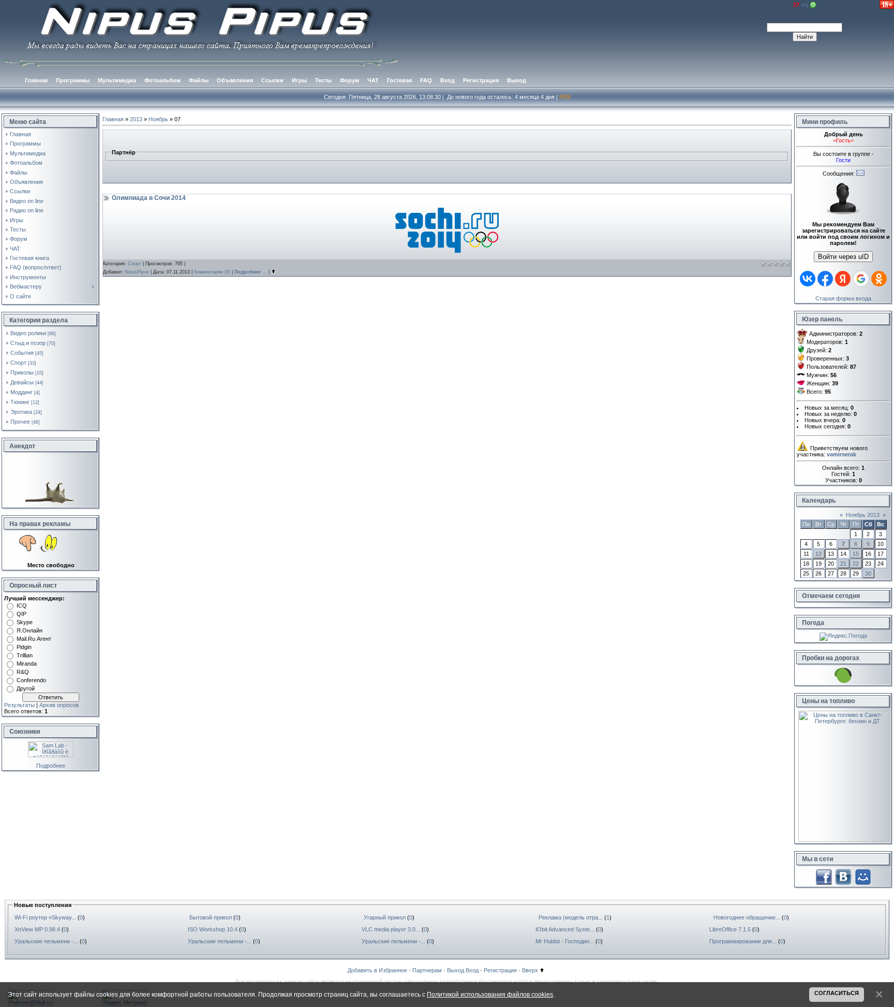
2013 (136, 119)
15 (856, 554)
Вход (472, 970)
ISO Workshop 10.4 (212, 929)
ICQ (22, 605)
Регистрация (500, 970)
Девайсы (22, 382)
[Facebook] (823, 876)
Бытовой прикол (210, 917)
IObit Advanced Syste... (564, 929)
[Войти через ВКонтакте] (807, 278)
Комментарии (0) (212, 272)
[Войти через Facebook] (825, 278)
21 (843, 563)
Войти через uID (843, 257)
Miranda (27, 663)
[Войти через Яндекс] (843, 278)
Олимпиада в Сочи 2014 (149, 198)
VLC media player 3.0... (391, 929)
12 (818, 554)
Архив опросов (59, 705)
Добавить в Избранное (377, 970)
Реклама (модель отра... (571, 917)
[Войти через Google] (861, 278)
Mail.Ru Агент (34, 639)
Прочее (20, 422)
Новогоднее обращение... (746, 917)
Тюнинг (19, 402)
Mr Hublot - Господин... (564, 941)
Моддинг (21, 392)
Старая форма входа (843, 298)
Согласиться (836, 993)
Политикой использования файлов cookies (490, 994)
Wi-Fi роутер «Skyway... (45, 917)
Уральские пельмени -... (46, 941)
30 (868, 573)
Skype (25, 622)
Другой (26, 688)
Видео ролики (28, 333)
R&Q (23, 672)
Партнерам (427, 970)
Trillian (25, 655)
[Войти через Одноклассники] (879, 278)
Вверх (530, 970)
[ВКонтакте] (843, 876)
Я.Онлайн (29, 630)
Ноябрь (158, 119)
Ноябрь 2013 (863, 515)
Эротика (21, 412)
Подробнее (50, 766)
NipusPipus (137, 272)
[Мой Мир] (863, 876)
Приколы (22, 372)
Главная (113, 119)
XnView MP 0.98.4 (37, 929)
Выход (455, 970)
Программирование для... (743, 941)
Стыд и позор (28, 343)
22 (856, 563)
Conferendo (31, 680)
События (22, 353)
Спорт (18, 362)
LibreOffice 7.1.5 (730, 929)
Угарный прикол (385, 917)
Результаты (19, 705)
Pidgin (24, 647)
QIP (21, 614)
